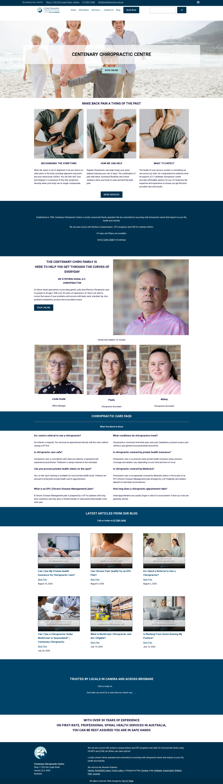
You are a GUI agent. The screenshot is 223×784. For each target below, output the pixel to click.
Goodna (144, 770)
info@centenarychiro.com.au (110, 2)
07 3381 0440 (88, 2)
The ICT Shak (127, 781)
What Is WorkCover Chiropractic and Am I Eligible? (111, 636)
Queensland (168, 770)
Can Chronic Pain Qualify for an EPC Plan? (111, 573)
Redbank (158, 770)
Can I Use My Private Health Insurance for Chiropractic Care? (56, 573)
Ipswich (96, 774)
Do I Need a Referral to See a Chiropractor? (159, 573)
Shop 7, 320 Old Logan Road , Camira (62, 2)
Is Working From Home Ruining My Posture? (162, 636)
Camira (91, 770)
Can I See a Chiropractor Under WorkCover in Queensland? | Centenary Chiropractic (55, 638)
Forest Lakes (118, 770)
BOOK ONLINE (111, 70)
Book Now (131, 10)
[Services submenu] (100, 10)
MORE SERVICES (111, 194)
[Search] (181, 10)
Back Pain (42, 579)
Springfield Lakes (103, 770)
